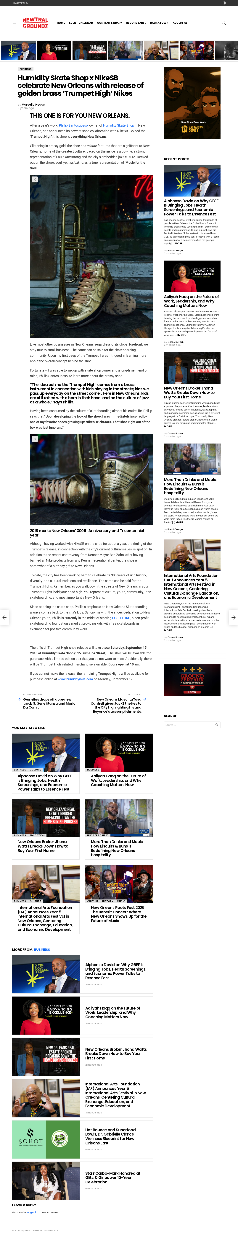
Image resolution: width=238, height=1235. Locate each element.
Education (37, 835)
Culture (35, 769)
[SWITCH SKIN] (224, 3)
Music (121, 901)
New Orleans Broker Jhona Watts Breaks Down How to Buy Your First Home (88, 54)
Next (236, 50)
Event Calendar (81, 23)
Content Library (109, 23)
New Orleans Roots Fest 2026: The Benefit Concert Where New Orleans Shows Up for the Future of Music (196, 52)
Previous (2, 50)
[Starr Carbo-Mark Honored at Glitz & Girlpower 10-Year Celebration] (46, 1181)
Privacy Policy (20, 3)
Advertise (180, 23)
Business (20, 769)
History (107, 901)
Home (61, 23)
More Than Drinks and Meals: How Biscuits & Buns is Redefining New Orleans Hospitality (123, 54)
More (179, 243)
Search (217, 726)
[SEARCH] (224, 23)
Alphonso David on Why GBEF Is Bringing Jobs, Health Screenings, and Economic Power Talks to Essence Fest (18, 52)
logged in (32, 1212)
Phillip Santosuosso (73, 125)
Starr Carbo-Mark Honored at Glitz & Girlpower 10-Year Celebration (112, 1178)
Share (35, 179)
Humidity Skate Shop (118, 125)
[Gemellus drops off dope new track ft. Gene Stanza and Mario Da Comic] (4, 617)
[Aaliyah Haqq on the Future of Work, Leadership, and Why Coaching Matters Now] (119, 753)
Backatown (159, 23)
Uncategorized (98, 835)
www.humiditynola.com (75, 679)
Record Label (136, 23)
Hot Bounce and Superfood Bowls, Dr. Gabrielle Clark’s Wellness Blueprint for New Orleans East (110, 1136)
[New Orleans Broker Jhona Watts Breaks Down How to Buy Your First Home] (46, 818)
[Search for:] (192, 725)
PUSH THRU (121, 618)
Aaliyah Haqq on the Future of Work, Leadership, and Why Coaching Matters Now (53, 54)
